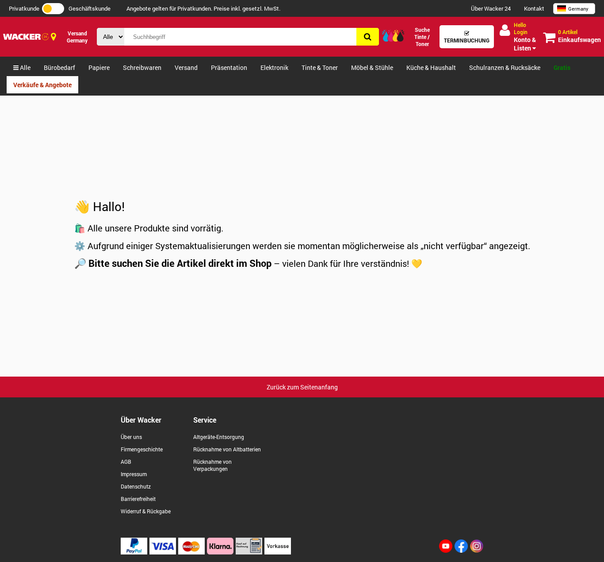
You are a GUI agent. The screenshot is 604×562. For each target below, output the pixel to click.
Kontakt (534, 8)
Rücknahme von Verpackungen (212, 465)
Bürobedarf (59, 67)
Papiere (99, 67)
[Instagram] (476, 550)
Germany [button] (578, 8)
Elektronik (274, 67)
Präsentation (229, 67)
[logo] (26, 36)
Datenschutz (136, 486)
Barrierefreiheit (138, 498)
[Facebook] (461, 550)
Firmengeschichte (142, 449)
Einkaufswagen (579, 36)
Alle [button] (25, 67)
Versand (186, 67)
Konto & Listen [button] (525, 36)
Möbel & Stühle (372, 67)
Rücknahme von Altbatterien (227, 449)
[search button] (367, 37)
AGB (126, 461)
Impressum (134, 473)
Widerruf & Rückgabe (146, 511)
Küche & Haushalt (431, 67)
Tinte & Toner (320, 67)
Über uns (131, 436)
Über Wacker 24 (491, 8)
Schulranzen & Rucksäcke (504, 67)
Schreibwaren (142, 67)
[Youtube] (445, 550)
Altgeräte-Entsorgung (218, 436)
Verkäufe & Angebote (42, 85)
